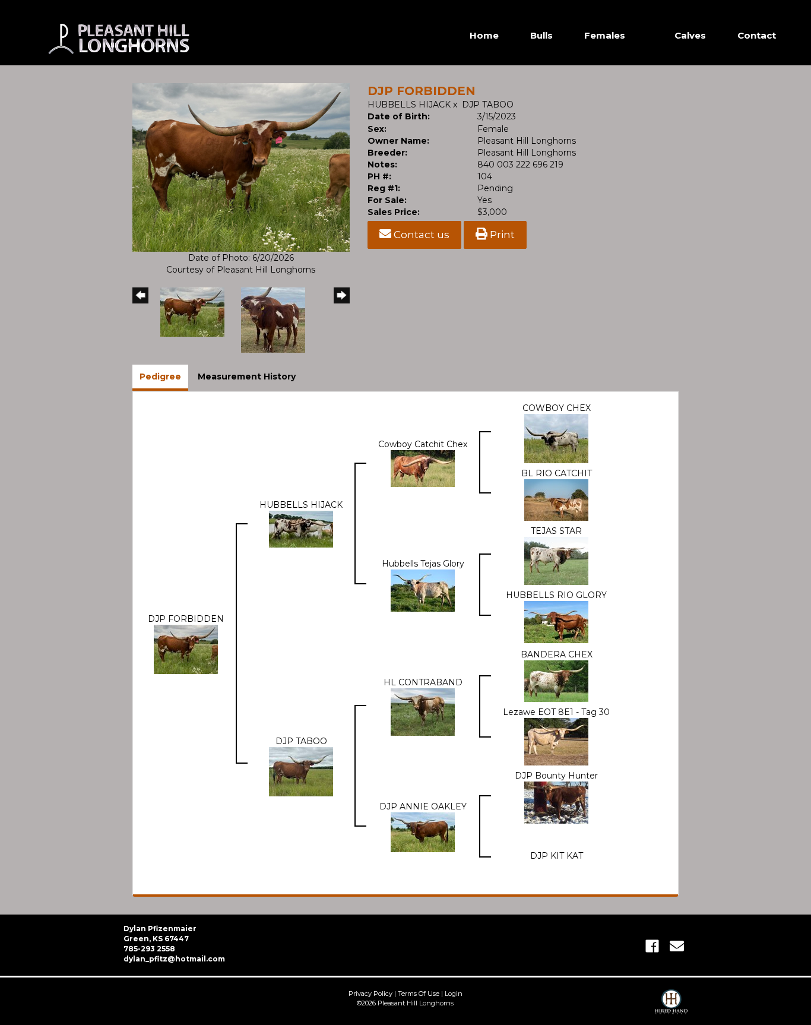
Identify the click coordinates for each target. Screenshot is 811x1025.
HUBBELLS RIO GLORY (556, 595)
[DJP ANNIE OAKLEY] (423, 831)
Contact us (420, 235)
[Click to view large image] (241, 167)
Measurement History (247, 376)
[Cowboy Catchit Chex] (423, 467)
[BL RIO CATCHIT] (556, 499)
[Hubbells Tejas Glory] (423, 589)
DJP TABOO (488, 104)
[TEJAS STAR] (556, 560)
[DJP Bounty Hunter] (556, 801)
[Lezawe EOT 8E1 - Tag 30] (556, 741)
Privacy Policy (370, 993)
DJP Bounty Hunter (556, 775)
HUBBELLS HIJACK (409, 104)
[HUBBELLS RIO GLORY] (556, 621)
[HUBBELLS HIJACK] (301, 528)
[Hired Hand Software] (671, 1007)
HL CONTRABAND (423, 682)
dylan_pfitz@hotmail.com (174, 958)
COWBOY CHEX (556, 408)
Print (501, 235)
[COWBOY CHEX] (556, 437)
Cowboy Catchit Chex (422, 444)
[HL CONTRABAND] (423, 711)
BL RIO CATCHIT (556, 473)
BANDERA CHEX (557, 654)
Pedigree (160, 376)
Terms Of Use (418, 993)
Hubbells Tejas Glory (423, 563)
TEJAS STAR (556, 531)
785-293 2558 (149, 948)
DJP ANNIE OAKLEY (423, 806)
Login (453, 993)
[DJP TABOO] (301, 770)
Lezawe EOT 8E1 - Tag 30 (556, 712)
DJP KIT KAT (556, 855)
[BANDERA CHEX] (556, 680)
